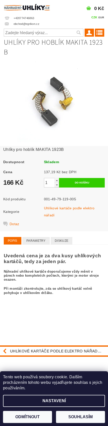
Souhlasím (80, 417)
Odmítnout (27, 417)
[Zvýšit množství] (57, 180)
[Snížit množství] (57, 184)
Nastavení (54, 401)
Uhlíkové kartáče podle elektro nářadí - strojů (59, 351)
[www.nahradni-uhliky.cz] (27, 6)
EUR (101, 17)
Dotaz (14, 224)
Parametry (36, 240)
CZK (94, 17)
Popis (12, 240)
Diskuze (61, 240)
